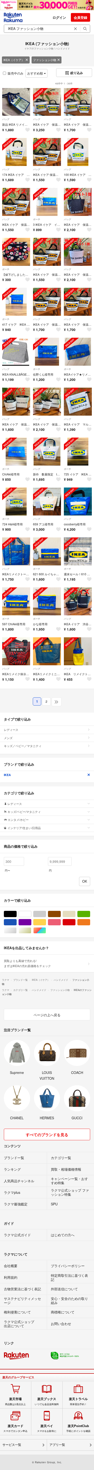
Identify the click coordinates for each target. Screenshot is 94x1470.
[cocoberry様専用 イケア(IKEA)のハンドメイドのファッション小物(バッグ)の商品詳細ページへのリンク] (78, 501)
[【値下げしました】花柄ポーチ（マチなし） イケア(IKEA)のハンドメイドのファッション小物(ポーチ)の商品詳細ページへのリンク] (16, 252)
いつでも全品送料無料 (47, 1401)
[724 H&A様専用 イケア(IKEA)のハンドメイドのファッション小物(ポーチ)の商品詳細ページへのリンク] (16, 501)
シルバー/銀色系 (16, 930)
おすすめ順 (35, 73)
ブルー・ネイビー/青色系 (16, 922)
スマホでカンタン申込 (15, 1428)
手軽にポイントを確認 (78, 1428)
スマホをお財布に (46, 1428)
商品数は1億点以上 (15, 1401)
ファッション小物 (44, 60)
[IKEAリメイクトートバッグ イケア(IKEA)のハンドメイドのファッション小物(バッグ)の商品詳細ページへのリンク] (16, 551)
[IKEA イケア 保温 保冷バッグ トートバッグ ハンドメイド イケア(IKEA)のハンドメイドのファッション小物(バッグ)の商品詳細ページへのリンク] (47, 402)
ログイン (59, 17)
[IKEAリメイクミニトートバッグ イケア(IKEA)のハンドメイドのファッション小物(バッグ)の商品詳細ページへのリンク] (47, 651)
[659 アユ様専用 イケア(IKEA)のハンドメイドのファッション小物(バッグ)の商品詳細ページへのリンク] (47, 501)
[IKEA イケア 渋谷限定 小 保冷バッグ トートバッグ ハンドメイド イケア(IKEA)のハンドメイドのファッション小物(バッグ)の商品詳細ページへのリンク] (78, 601)
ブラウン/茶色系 (60, 914)
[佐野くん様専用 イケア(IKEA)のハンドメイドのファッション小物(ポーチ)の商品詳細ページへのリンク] (47, 352)
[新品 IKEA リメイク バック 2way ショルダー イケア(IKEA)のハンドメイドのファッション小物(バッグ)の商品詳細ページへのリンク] (16, 102)
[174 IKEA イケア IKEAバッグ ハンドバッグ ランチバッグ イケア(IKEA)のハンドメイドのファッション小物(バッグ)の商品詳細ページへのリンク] (16, 152)
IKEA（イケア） (13, 60)
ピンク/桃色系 (60, 922)
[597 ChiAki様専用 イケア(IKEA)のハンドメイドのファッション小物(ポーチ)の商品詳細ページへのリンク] (16, 601)
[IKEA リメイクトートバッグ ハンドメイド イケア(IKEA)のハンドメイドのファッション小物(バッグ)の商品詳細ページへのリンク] (78, 651)
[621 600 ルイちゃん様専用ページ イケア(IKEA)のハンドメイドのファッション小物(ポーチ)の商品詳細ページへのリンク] (47, 551)
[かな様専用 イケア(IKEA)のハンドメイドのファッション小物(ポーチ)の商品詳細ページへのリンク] (47, 601)
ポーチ (36, 219)
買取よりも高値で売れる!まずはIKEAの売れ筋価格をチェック (27, 963)
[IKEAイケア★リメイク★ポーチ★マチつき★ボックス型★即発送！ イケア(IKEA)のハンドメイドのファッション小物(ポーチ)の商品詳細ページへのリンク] (78, 352)
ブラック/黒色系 (16, 914)
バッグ (5, 119)
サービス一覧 (11, 1445)
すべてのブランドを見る (47, 1134)
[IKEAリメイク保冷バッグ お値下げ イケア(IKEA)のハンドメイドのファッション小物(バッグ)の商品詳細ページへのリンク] (16, 651)
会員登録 (80, 17)
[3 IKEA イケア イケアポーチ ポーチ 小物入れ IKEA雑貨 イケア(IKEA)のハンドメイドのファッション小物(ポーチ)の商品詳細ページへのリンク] (47, 202)
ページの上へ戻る (47, 1014)
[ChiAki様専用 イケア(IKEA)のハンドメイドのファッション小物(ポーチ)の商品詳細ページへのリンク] (16, 452)
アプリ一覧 (57, 1445)
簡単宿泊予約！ (78, 1401)
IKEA (7, 775)
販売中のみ (15, 73)
